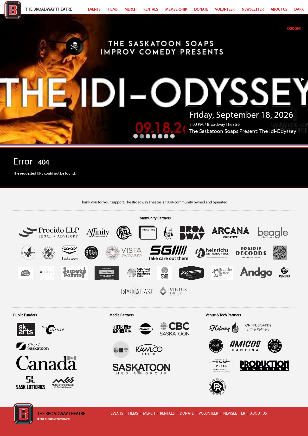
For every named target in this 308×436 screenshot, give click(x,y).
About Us (279, 10)
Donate (201, 10)
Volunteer (225, 10)
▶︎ (304, 79)
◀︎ (7, 79)
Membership (176, 10)
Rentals (150, 10)
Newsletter (253, 10)
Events (94, 10)
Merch (130, 10)
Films (113, 10)
